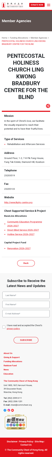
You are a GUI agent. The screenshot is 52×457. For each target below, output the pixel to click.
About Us (8, 353)
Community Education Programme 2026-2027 (24, 223)
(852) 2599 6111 (14, 398)
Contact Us (26, 445)
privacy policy (13, 328)
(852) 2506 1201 (15, 401)
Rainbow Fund (10, 365)
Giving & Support (12, 357)
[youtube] (12, 410)
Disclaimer (12, 441)
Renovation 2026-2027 (19, 248)
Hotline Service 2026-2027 (20, 234)
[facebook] (5, 410)
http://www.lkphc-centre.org (18, 202)
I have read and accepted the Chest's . (24, 327)
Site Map (39, 441)
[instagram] (8, 410)
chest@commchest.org (21, 405)
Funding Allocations (19, 38)
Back (26, 263)
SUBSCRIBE (26, 340)
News (6, 369)
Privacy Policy (26, 441)
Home (4, 38)
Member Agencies (39, 38)
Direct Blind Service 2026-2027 (23, 230)
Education (8, 374)
